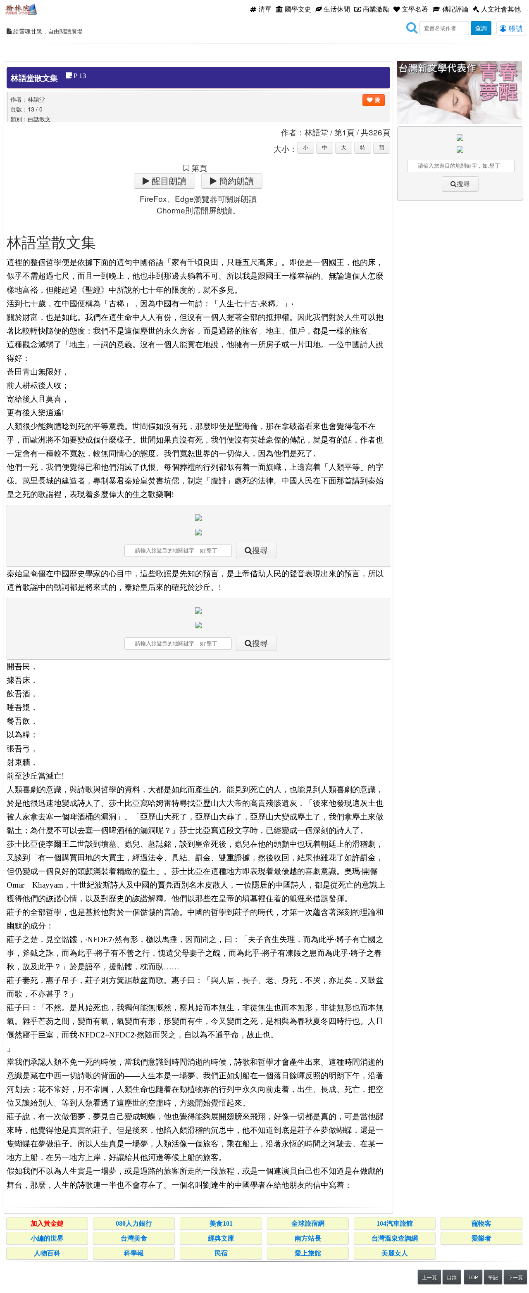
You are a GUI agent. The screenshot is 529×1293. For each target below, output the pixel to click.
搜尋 (260, 550)
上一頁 (429, 1277)
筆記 (493, 1277)
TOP (473, 1277)
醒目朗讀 (168, 181)
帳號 (515, 28)
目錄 (452, 1277)
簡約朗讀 (235, 181)
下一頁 (515, 1277)
